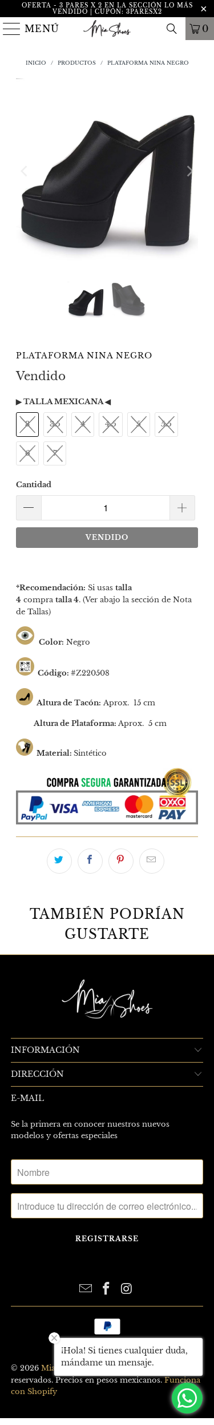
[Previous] (24, 171)
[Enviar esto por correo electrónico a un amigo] (151, 861)
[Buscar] (172, 28)
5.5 (166, 424)
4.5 (110, 424)
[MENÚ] (7, 28)
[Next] (189, 171)
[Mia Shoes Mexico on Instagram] (126, 1289)
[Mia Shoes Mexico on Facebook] (106, 1289)
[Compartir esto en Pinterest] (121, 861)
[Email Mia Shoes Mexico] (86, 1289)
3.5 (55, 424)
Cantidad (33, 485)
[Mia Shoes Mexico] (107, 28)
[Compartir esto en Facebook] (90, 861)
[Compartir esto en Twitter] (59, 861)
